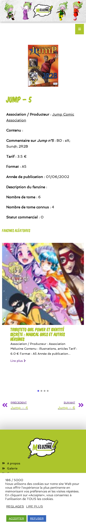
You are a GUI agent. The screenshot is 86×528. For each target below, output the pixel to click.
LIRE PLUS (34, 506)
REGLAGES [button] (15, 506)
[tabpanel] (43, 305)
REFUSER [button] (37, 518)
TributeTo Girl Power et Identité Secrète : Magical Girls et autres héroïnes (37, 334)
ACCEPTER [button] (16, 518)
